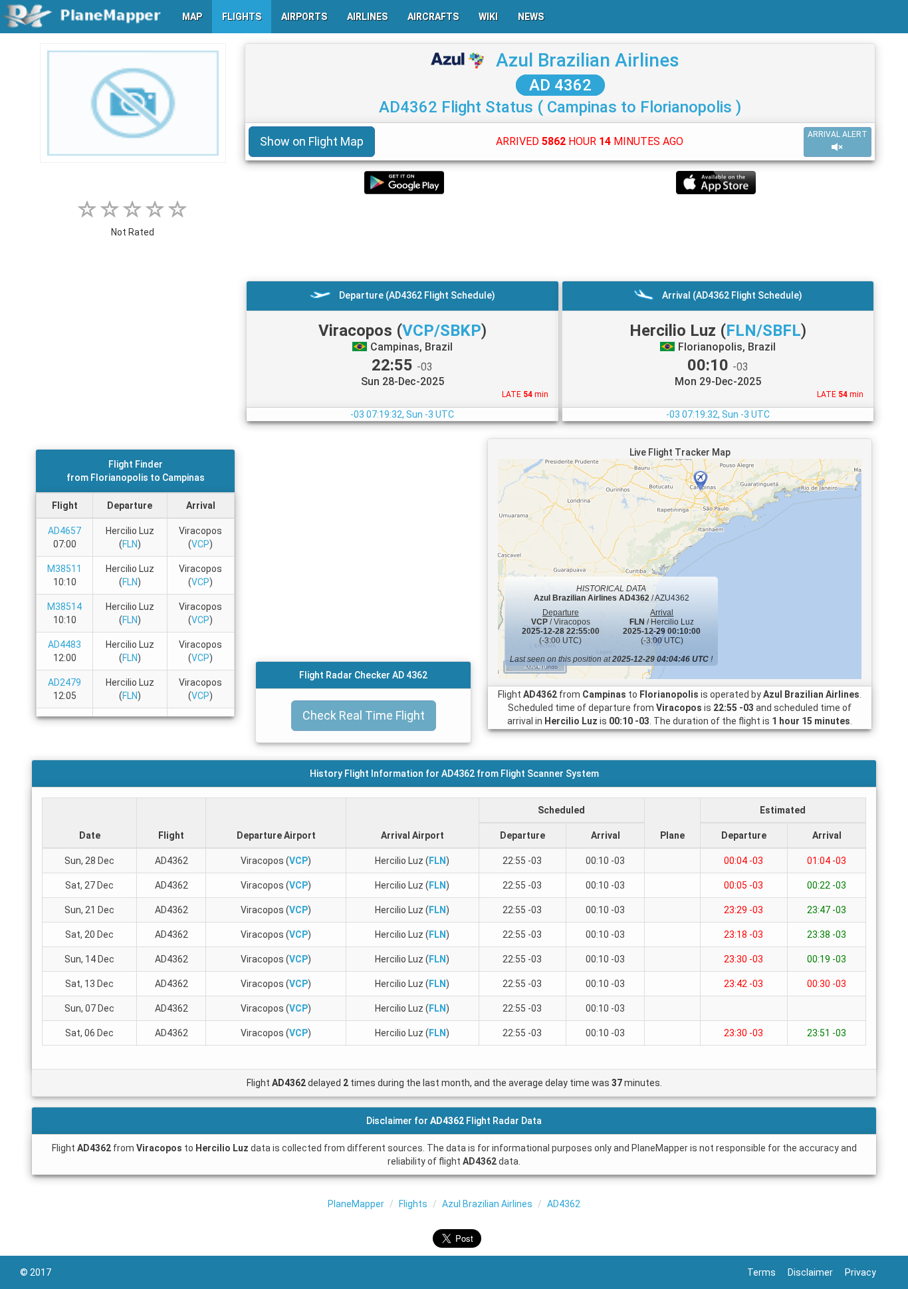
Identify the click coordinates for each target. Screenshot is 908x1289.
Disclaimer (816, 1272)
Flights (413, 1204)
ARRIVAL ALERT (837, 134)
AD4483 (64, 644)
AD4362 (563, 1204)
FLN (130, 544)
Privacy (866, 1272)
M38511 (64, 568)
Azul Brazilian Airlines (587, 60)
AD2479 (64, 682)
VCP (200, 544)
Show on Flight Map (312, 141)
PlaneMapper (356, 1204)
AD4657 (64, 530)
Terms (767, 1272)
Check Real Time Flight (363, 715)
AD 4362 (560, 85)
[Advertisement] (560, 237)
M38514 (64, 606)
